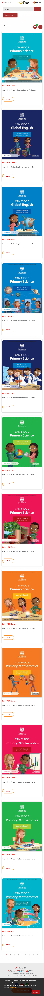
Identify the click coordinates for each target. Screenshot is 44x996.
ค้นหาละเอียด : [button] (9, 15)
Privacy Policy (14, 987)
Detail (8, 99)
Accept (35, 992)
